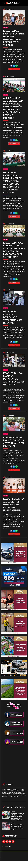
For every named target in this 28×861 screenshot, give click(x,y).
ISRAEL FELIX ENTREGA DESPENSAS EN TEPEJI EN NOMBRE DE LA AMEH (12, 317)
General (5, 27)
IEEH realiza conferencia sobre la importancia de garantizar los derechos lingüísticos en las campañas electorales (17, 816)
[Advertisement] (14, 761)
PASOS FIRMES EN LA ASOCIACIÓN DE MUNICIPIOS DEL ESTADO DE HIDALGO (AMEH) (13, 505)
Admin (6, 9)
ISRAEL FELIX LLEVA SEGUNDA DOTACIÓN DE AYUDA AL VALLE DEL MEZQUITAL (13, 379)
